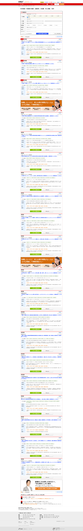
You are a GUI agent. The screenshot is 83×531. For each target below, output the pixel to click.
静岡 (27, 517)
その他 (56, 25)
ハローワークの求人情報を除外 (27, 33)
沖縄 (57, 517)
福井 (49, 514)
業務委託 (51, 25)
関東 (19, 514)
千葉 (27, 514)
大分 (51, 517)
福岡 (44, 517)
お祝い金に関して (32, 524)
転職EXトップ (20, 521)
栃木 (32, 514)
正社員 (28, 25)
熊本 (49, 517)
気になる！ (47, 57)
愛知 (23, 517)
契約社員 (34, 25)
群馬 (34, 514)
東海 (19, 517)
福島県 (29, 17)
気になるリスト (45, 4)
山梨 (51, 514)
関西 (19, 516)
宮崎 (53, 517)
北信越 (41, 514)
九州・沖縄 (41, 517)
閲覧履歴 (52, 4)
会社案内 (25, 521)
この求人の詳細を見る (36, 57)
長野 (53, 514)
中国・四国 (41, 516)
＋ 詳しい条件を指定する (57, 33)
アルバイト (40, 25)
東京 (23, 514)
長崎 (48, 517)
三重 (28, 517)
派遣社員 (45, 25)
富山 (46, 514)
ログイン (57, 4)
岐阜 (25, 517)
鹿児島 (55, 517)
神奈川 (25, 514)
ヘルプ (25, 523)
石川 (48, 514)
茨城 (31, 514)
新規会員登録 (62, 4)
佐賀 (46, 517)
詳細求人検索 (20, 522)
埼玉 (29, 514)
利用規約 (31, 521)
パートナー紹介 (26, 522)
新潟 (44, 514)
